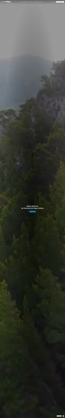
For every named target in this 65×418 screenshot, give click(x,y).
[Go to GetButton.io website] (63, 417)
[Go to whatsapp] (63, 416)
